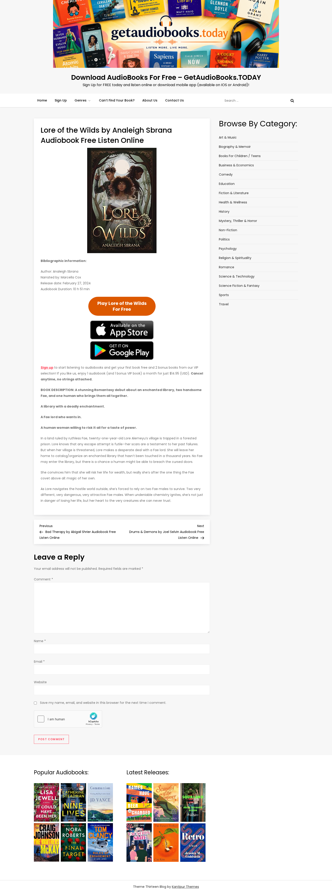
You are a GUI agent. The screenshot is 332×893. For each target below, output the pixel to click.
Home (42, 100)
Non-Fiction (228, 230)
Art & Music (228, 137)
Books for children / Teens (240, 156)
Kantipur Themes (185, 886)
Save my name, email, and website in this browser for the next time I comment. (103, 702)
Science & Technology (237, 276)
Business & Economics (236, 165)
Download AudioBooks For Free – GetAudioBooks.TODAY (166, 77)
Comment (43, 579)
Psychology (228, 248)
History (224, 211)
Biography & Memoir (235, 146)
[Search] (292, 100)
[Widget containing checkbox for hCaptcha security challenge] (68, 719)
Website (40, 682)
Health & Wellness (233, 202)
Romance (226, 267)
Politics (224, 239)
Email (39, 661)
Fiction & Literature (234, 193)
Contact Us (174, 100)
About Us (149, 100)
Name (40, 641)
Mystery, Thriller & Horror (238, 221)
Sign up (47, 367)
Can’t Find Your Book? (117, 100)
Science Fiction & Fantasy (239, 285)
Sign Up (61, 100)
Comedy (226, 174)
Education (227, 183)
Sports (224, 295)
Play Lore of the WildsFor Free (122, 306)
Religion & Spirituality (235, 258)
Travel (224, 304)
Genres (81, 100)
